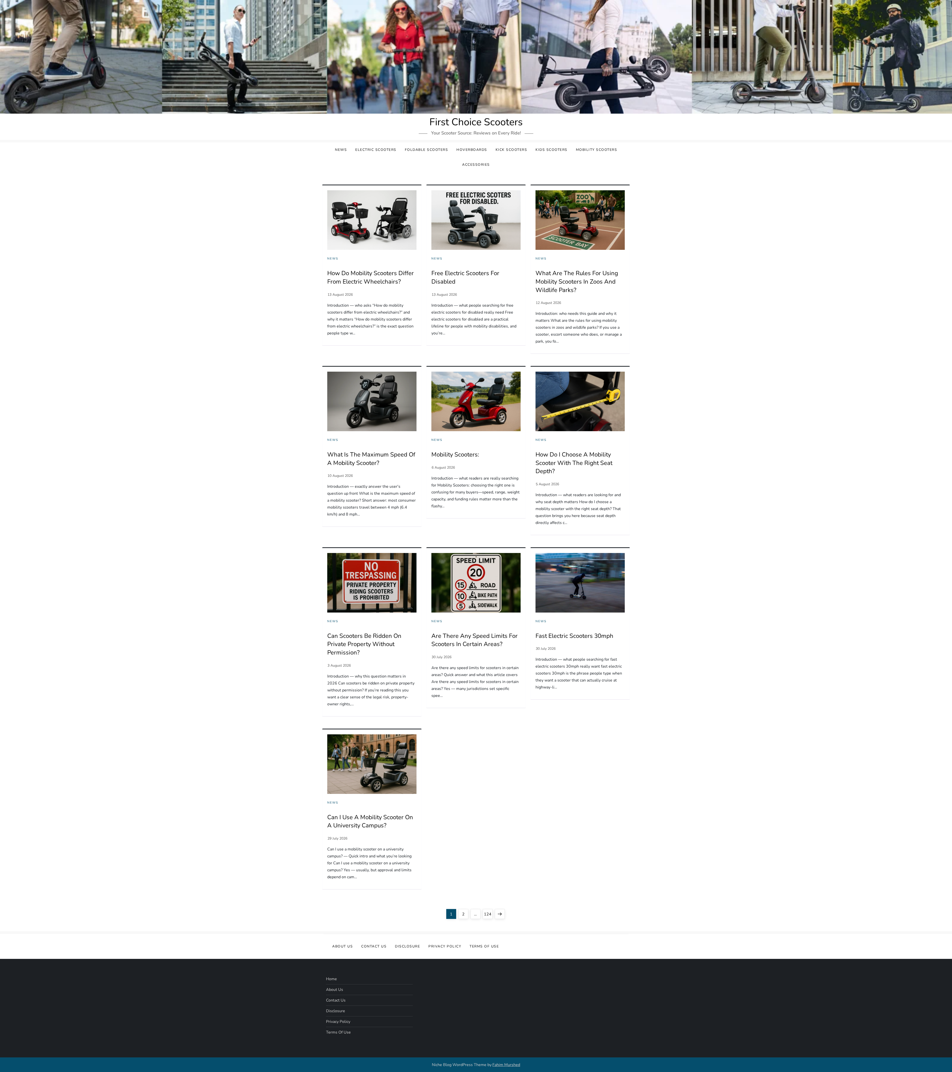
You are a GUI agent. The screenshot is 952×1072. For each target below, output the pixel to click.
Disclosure (407, 946)
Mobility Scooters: (455, 454)
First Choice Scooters (476, 122)
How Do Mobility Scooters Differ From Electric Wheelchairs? (370, 277)
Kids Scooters (551, 149)
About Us (342, 946)
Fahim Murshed (506, 1065)
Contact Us (374, 946)
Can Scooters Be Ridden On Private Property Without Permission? (364, 644)
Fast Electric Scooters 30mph (574, 636)
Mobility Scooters (596, 149)
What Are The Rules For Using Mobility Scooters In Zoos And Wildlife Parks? (577, 281)
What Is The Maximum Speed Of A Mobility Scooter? (371, 459)
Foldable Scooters (426, 149)
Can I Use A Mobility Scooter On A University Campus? (370, 821)
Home (331, 979)
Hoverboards (471, 149)
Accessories (476, 164)
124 (488, 914)
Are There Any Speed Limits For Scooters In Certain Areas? (474, 640)
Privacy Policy (444, 946)
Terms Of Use (484, 946)
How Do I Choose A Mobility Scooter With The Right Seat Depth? (574, 463)
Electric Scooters (375, 149)
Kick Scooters (511, 149)
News (341, 149)
